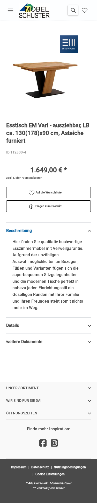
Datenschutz (40, 467)
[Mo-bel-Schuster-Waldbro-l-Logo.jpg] (34, 10)
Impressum (18, 467)
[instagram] (54, 443)
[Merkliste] (84, 10)
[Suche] (73, 10)
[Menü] (10, 10)
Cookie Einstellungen (50, 474)
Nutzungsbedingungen (70, 467)
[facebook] (43, 443)
